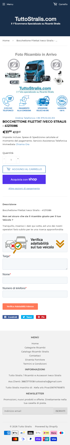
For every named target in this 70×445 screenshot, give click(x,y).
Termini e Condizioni (35, 363)
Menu (10, 4)
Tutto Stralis (25, 426)
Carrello (62, 4)
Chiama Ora (22, 144)
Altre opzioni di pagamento (24, 188)
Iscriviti (60, 411)
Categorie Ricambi (35, 347)
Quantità (8, 153)
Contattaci (35, 355)
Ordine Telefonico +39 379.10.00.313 (35, 118)
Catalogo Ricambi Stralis (35, 351)
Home (6, 40)
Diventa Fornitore (35, 359)
